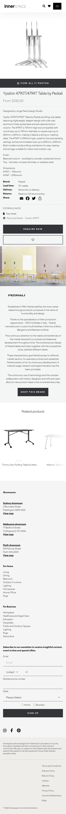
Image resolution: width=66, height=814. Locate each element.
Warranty (45, 785)
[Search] (44, 6)
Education (8, 619)
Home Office (9, 592)
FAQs (44, 800)
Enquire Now (33, 229)
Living (6, 572)
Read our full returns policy (31, 193)
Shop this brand (33, 392)
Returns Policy (48, 775)
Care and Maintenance (51, 795)
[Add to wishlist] (33, 239)
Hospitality (8, 622)
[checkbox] (33, 705)
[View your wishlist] (49, 6)
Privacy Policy (48, 790)
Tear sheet (11, 213)
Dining (6, 575)
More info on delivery (28, 189)
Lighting (7, 585)
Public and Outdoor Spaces (16, 626)
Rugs (5, 595)
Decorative (8, 636)
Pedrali (21, 181)
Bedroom (8, 578)
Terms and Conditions (51, 766)
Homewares (9, 588)
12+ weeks (23, 185)
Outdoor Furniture (12, 582)
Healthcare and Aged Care (16, 615)
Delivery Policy (48, 771)
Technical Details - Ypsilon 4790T (22, 218)
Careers (45, 780)
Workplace (8, 612)
